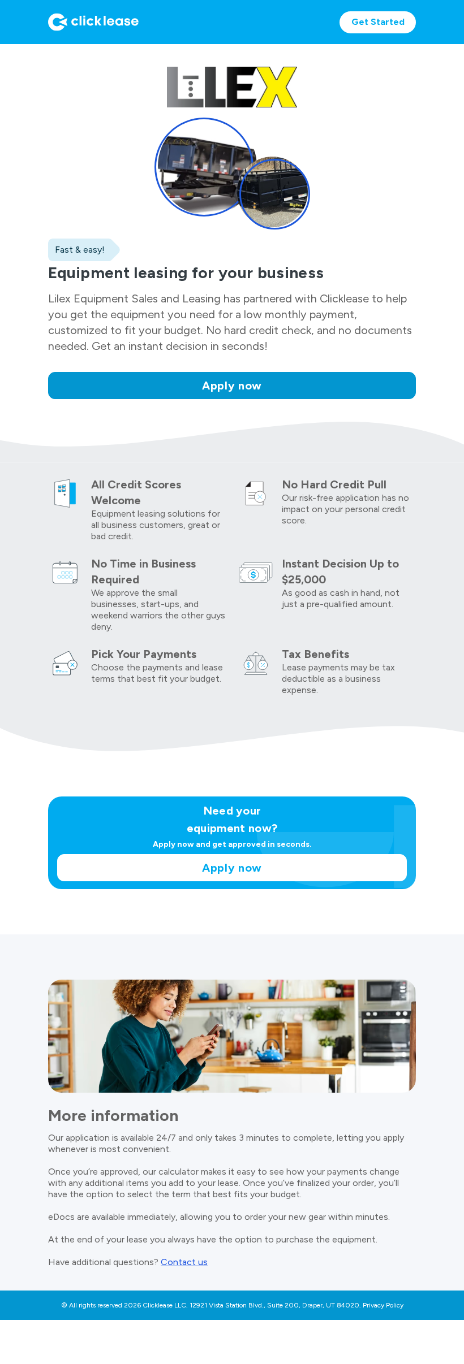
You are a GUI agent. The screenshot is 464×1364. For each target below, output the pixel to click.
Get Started (378, 21)
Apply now (232, 385)
